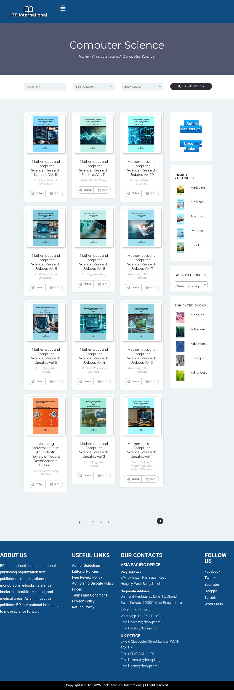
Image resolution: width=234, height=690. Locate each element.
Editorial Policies (85, 571)
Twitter (210, 578)
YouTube (212, 584)
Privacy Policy (83, 601)
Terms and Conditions (89, 595)
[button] (62, 8)
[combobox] (191, 284)
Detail (40, 193)
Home (83, 56)
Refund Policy (83, 607)
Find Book (193, 86)
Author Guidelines (86, 565)
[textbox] (191, 286)
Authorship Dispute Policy (93, 583)
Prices (77, 589)
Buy (56, 193)
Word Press (214, 604)
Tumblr (210, 597)
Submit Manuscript (190, 126)
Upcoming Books (193, 146)
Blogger (211, 591)
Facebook (213, 571)
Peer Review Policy (87, 577)
